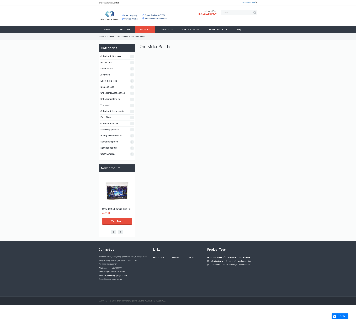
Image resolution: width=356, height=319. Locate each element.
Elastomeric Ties (108, 81)
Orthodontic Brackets (110, 56)
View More (131, 191)
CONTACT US (166, 29)
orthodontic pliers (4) (219, 261)
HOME (107, 29)
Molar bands (123, 37)
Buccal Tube (106, 62)
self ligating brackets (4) (216, 257)
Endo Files (105, 117)
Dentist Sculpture (109, 148)
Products (110, 37)
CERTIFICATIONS (190, 29)
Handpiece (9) (244, 265)
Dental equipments (109, 129)
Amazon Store (158, 258)
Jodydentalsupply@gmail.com (115, 275)
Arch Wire (105, 74)
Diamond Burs (107, 87)
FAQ (239, 29)
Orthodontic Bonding (110, 99)
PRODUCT (145, 29)
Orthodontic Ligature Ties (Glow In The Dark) (101, 209)
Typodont (105, 105)
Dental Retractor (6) (229, 265)
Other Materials (108, 154)
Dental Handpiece (109, 141)
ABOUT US (125, 29)
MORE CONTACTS (218, 29)
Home (101, 37)
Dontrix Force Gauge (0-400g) (131, 179)
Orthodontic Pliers (109, 123)
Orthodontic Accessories (112, 93)
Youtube (192, 258)
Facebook (175, 258)
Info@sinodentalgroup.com (114, 272)
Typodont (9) (215, 265)
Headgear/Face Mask (111, 135)
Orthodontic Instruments (112, 111)
